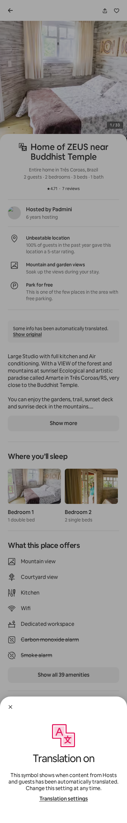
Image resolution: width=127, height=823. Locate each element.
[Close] (10, 707)
